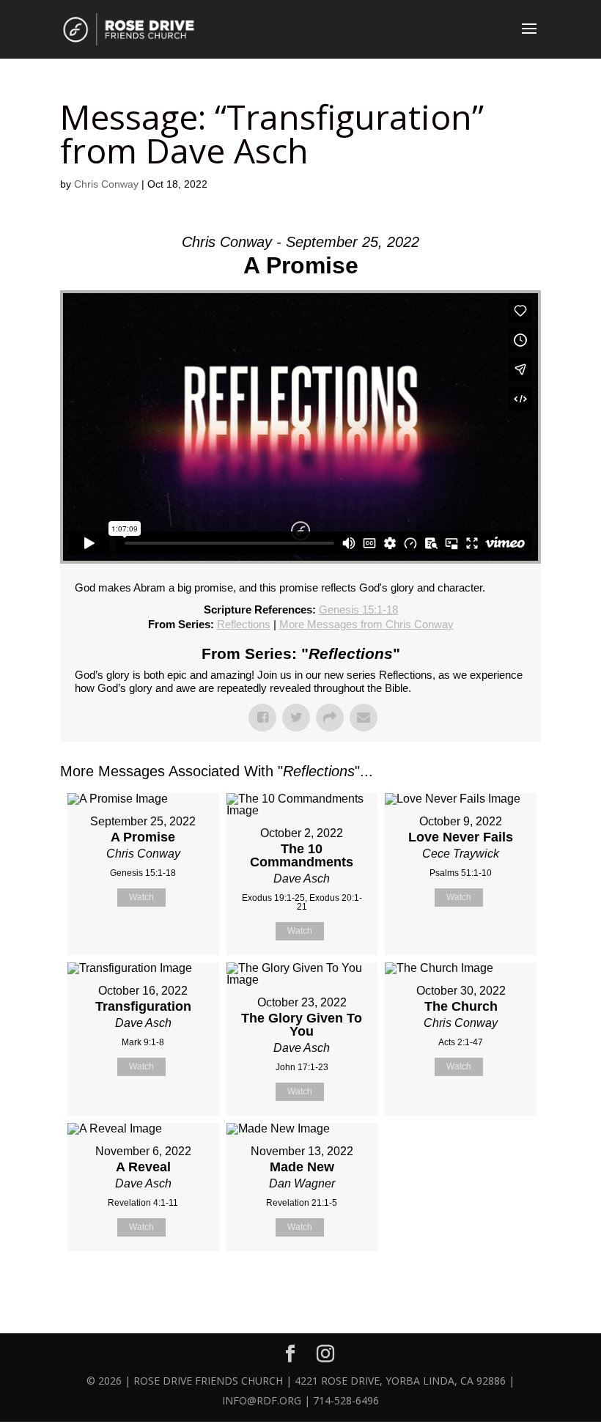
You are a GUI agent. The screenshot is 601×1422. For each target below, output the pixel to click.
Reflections (243, 624)
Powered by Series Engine (486, 1288)
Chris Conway (106, 184)
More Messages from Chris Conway (366, 624)
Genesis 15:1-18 (358, 609)
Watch (141, 897)
